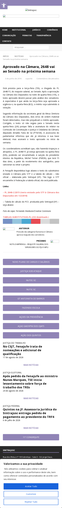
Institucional (19, 30)
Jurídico (36, 30)
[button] (3, 5)
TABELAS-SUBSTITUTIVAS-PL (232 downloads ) (26, 217)
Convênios (52, 30)
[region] (31, 483)
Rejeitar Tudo (31, 501)
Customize (31, 494)
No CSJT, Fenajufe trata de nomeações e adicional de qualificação (22, 350)
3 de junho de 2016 (13, 78)
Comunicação (9, 35)
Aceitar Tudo (31, 486)
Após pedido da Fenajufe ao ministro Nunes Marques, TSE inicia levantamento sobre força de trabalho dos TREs (30, 381)
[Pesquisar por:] (31, 47)
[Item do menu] (22, 3)
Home (4, 30)
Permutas (27, 35)
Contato (6, 41)
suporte (29, 78)
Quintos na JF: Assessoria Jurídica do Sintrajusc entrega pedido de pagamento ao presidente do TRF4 (30, 413)
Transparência (43, 35)
